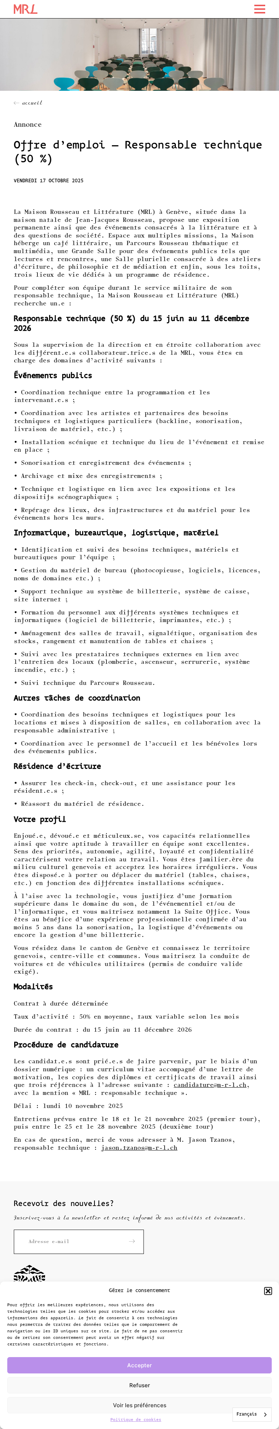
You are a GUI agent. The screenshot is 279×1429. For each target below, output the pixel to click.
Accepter (139, 1365)
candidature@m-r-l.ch (210, 1085)
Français (246, 1414)
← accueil (28, 103)
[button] (268, 1291)
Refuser (139, 1385)
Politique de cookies (135, 1420)
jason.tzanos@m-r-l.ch (139, 1148)
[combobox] (252, 1415)
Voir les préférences (139, 1405)
